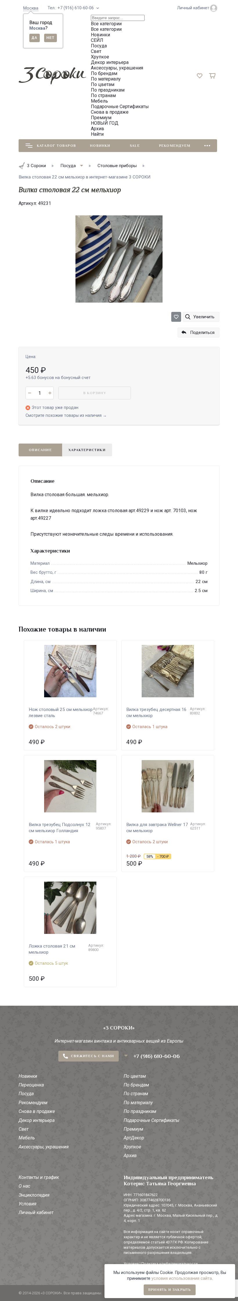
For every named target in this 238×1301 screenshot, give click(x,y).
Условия (28, 1204)
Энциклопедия (34, 1195)
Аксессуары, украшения (44, 1147)
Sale (135, 146)
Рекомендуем (174, 146)
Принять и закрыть (169, 1290)
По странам (136, 1093)
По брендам (136, 1085)
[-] (29, 393)
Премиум (133, 1129)
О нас (24, 1186)
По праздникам (140, 1111)
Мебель (27, 1138)
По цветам (135, 1076)
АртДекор (134, 1138)
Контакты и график (39, 1177)
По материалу (138, 1102)
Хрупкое (132, 1147)
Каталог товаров (56, 146)
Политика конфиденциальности (169, 1263)
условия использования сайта (182, 1278)
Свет (23, 1129)
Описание (40, 450)
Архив (130, 1155)
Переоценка (31, 1085)
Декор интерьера (37, 1120)
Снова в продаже (37, 1111)
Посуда (26, 1093)
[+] (49, 393)
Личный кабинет (36, 1212)
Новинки (100, 146)
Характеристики (87, 450)
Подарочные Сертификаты (151, 1120)
